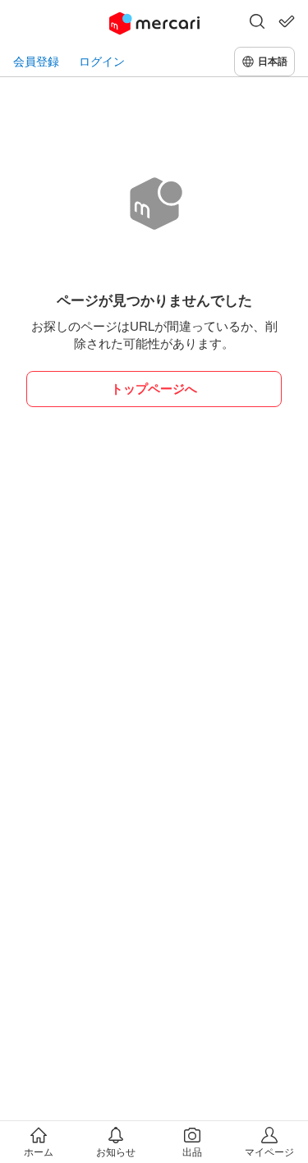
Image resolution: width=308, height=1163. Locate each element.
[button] (257, 23)
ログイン (102, 61)
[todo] (287, 21)
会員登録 (36, 61)
